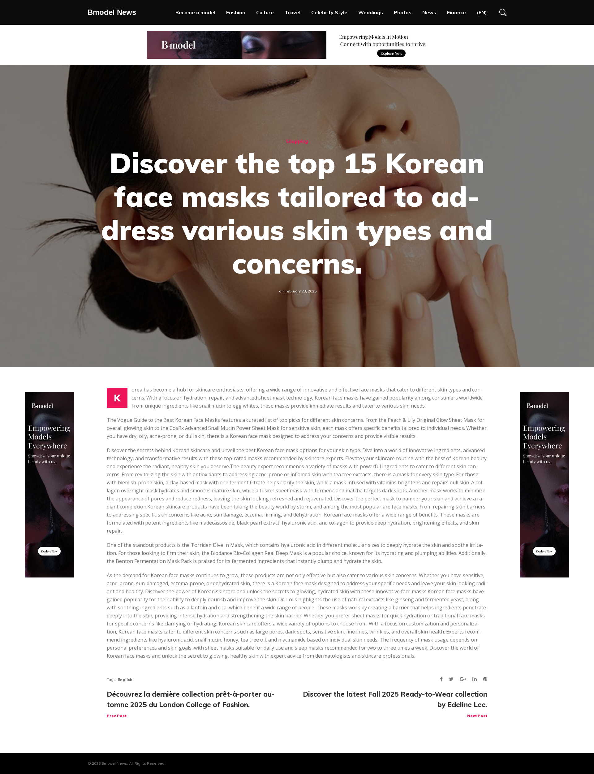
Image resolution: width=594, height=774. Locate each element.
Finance (456, 12)
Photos (402, 12)
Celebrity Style (329, 12)
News (429, 12)
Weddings (370, 12)
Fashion (235, 12)
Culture (265, 12)
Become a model (195, 12)
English (125, 679)
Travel (292, 12)
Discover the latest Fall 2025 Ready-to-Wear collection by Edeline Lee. (395, 704)
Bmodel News (112, 12)
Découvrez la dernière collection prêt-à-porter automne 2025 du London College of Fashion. (190, 704)
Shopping (297, 141)
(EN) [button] (482, 12)
